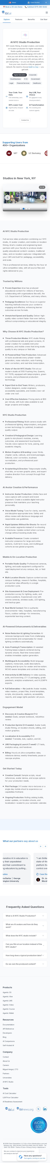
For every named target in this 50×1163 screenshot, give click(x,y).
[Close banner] (46, 2)
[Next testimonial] (45, 846)
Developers (7, 1033)
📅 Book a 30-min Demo (12, 7)
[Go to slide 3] (26, 208)
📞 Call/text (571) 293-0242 (36, 7)
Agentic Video (8, 1005)
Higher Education (19, 75)
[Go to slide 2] (24, 209)
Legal (11, 83)
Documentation (8, 1025)
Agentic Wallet (8, 1013)
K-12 (25, 79)
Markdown (41, 1147)
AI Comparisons (9, 1041)
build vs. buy (33, 67)
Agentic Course (9, 1009)
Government (35, 79)
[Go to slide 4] (29, 208)
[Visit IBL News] (25, 1109)
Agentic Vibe (8, 996)
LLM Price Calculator (10, 1097)
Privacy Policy (31, 1147)
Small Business (15, 79)
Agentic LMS (7, 1001)
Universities (7, 1078)
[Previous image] (7, 197)
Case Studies (33, 2)
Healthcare (37, 83)
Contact (6, 1057)
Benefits (31, 19)
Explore (7, 19)
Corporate (32, 75)
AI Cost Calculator (9, 1093)
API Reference (8, 1029)
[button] (32, 1157)
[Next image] (42, 197)
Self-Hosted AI (8, 1045)
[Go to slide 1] (21, 208)
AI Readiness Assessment (12, 1102)
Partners (6, 1073)
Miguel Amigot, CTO (10, 1069)
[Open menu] (46, 12)
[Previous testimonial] (41, 846)
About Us (6, 1061)
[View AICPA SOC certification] (38, 1123)
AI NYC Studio (8, 1082)
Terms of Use (20, 1147)
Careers (6, 1065)
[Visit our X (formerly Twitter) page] (38, 1109)
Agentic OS (7, 992)
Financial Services (23, 83)
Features (18, 19)
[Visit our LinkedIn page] (45, 1109)
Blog (4, 1037)
